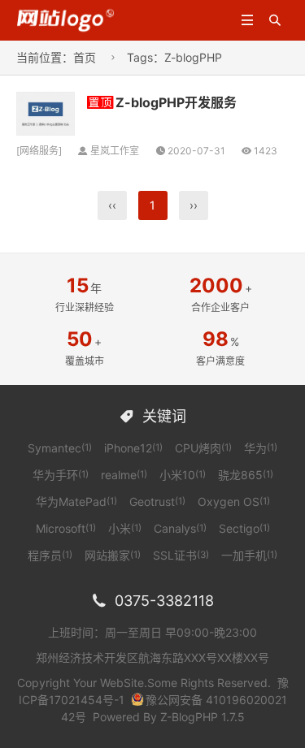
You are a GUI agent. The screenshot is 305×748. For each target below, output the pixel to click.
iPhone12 (133, 448)
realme (124, 475)
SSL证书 (181, 555)
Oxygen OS (234, 501)
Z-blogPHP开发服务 (176, 102)
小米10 (182, 475)
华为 (260, 448)
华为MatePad (76, 501)
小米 (125, 528)
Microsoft (66, 528)
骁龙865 (245, 475)
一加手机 (249, 555)
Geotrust (157, 501)
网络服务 (39, 151)
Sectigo (244, 528)
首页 (84, 57)
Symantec (60, 448)
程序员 (50, 555)
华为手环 (61, 475)
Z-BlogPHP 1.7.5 (202, 717)
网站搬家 (113, 555)
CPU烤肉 (203, 448)
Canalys (180, 528)
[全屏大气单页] (65, 19)
